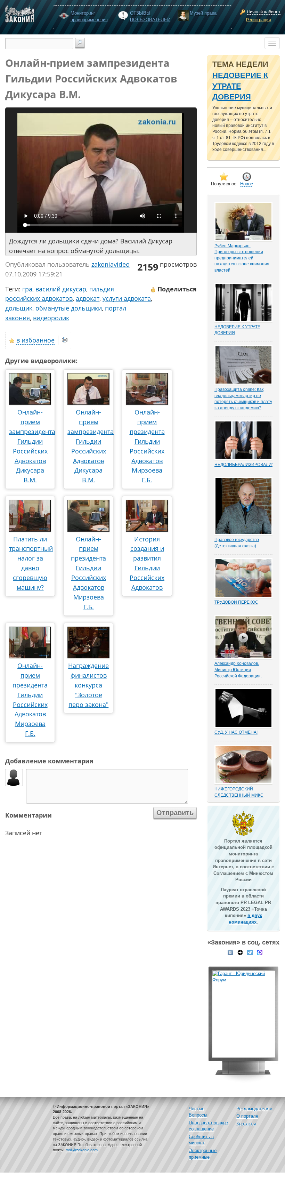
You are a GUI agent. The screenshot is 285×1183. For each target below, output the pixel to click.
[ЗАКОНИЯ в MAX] (259, 952)
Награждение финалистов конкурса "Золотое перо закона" (88, 685)
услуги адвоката (127, 298)
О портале (247, 1116)
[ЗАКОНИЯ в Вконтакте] (230, 952)
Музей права (203, 13)
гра (27, 289)
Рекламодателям (254, 1108)
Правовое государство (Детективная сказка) (236, 542)
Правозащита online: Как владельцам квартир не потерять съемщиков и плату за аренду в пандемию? (243, 398)
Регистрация (258, 19)
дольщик (18, 308)
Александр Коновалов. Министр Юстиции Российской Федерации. (238, 669)
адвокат (87, 298)
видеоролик (51, 318)
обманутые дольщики (68, 308)
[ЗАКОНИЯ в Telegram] (250, 952)
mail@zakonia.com (82, 1150)
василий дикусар (60, 289)
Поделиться (176, 289)
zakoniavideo (110, 264)
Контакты (246, 1123)
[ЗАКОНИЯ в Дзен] (240, 952)
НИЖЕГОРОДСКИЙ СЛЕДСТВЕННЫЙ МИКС (238, 792)
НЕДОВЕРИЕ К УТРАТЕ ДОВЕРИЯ (240, 86)
